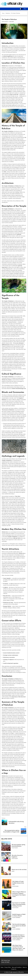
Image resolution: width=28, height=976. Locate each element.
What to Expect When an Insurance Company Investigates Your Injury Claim (6, 894)
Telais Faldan (5, 21)
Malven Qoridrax (16, 917)
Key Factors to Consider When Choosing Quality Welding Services (6, 905)
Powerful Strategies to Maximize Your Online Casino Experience (6, 937)
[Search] (25, 9)
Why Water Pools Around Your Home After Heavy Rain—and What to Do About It (6, 948)
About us (25, 967)
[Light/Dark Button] (21, 9)
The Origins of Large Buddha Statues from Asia (6, 883)
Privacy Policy (7, 967)
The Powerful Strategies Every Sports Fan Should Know (6, 926)
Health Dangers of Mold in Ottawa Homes (6, 916)
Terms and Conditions (17, 967)
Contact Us (13, 969)
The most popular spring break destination (6, 846)
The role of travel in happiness (6, 857)
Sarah (13, 871)
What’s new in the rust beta (6, 870)
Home (2, 967)
